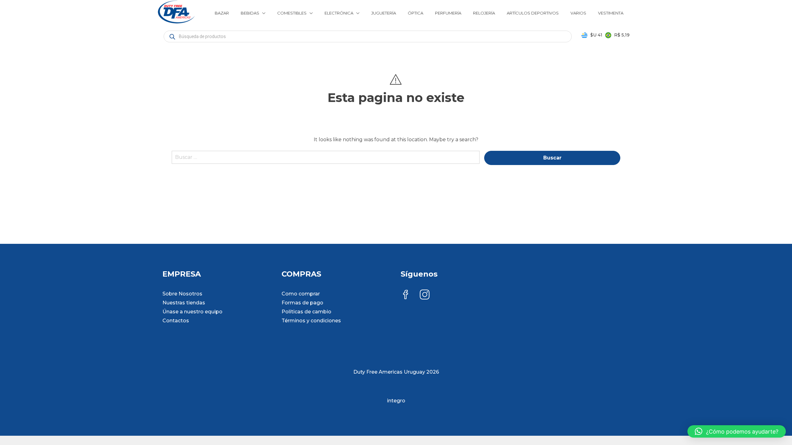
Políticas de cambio (306, 312)
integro (396, 401)
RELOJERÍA (484, 13)
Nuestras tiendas (183, 303)
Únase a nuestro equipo (192, 312)
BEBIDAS (250, 13)
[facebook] (406, 295)
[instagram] (425, 295)
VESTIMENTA (610, 13)
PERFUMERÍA (448, 13)
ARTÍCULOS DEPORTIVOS (533, 13)
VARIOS (578, 13)
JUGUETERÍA (383, 13)
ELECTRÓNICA (339, 13)
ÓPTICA (415, 13)
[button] (736, 431)
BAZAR (222, 13)
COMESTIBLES (292, 13)
